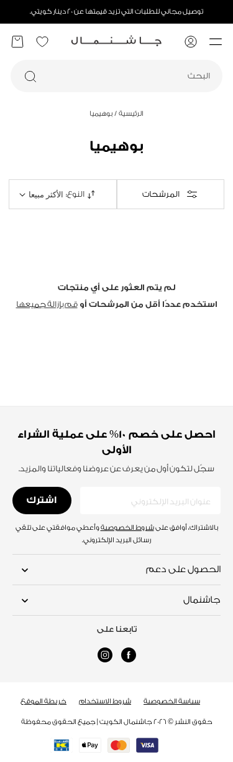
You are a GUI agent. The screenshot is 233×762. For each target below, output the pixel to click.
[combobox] (116, 76)
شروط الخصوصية (127, 528)
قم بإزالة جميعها (47, 304)
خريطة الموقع (43, 701)
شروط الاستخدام (105, 701)
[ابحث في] (30, 76)
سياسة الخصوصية (172, 701)
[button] (215, 41)
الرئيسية (129, 114)
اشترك (42, 500)
